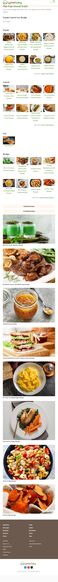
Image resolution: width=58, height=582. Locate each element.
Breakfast (6, 530)
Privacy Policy (6, 552)
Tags (30, 536)
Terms (30, 546)
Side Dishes (32, 530)
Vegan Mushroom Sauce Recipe (22, 66)
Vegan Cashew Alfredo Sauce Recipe (49, 46)
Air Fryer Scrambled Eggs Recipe (9, 190)
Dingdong (5, 555)
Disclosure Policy (7, 546)
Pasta (30, 525)
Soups (31, 533)
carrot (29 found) (47, 125)
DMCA (4, 549)
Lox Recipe (9, 145)
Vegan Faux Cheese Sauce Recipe (9, 66)
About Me (5, 541)
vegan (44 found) (47, 73)
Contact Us (32, 541)
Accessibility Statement (35, 543)
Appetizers (6, 525)
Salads (31, 527)
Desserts (5, 533)
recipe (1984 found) (46, 197)
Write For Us (6, 543)
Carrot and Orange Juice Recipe (9, 96)
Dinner (5, 536)
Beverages (6, 527)
